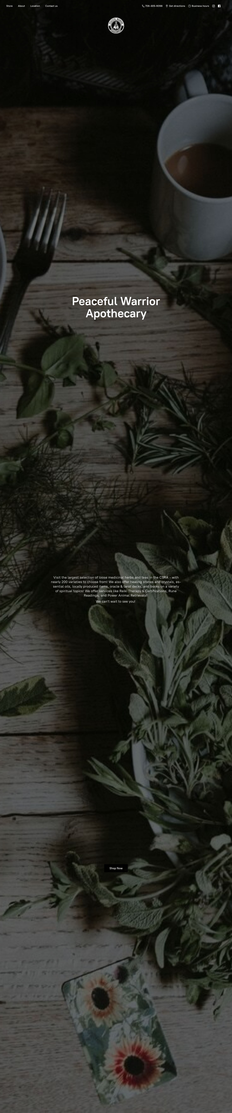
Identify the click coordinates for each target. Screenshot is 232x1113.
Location (35, 5)
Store (9, 5)
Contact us (51, 5)
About (21, 5)
